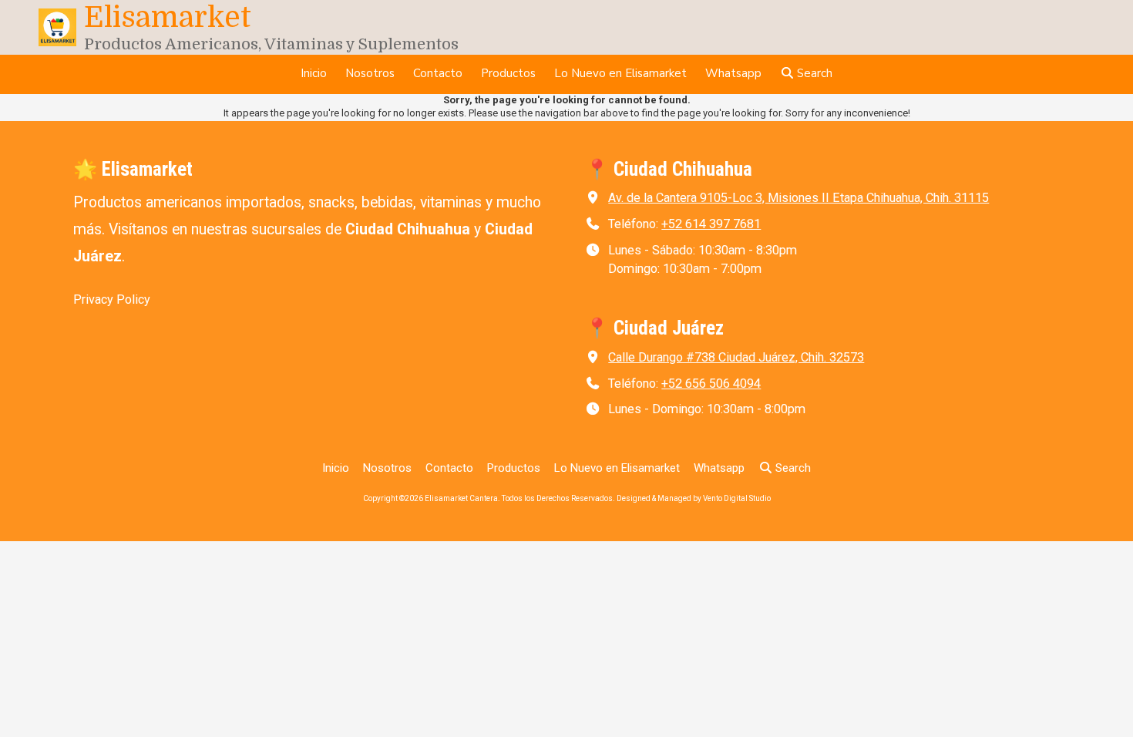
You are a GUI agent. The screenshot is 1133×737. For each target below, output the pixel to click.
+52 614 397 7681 (711, 224)
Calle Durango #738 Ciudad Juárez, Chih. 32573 (736, 357)
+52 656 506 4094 (711, 383)
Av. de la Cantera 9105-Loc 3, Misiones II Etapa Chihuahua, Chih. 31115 (798, 197)
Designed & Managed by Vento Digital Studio (694, 498)
